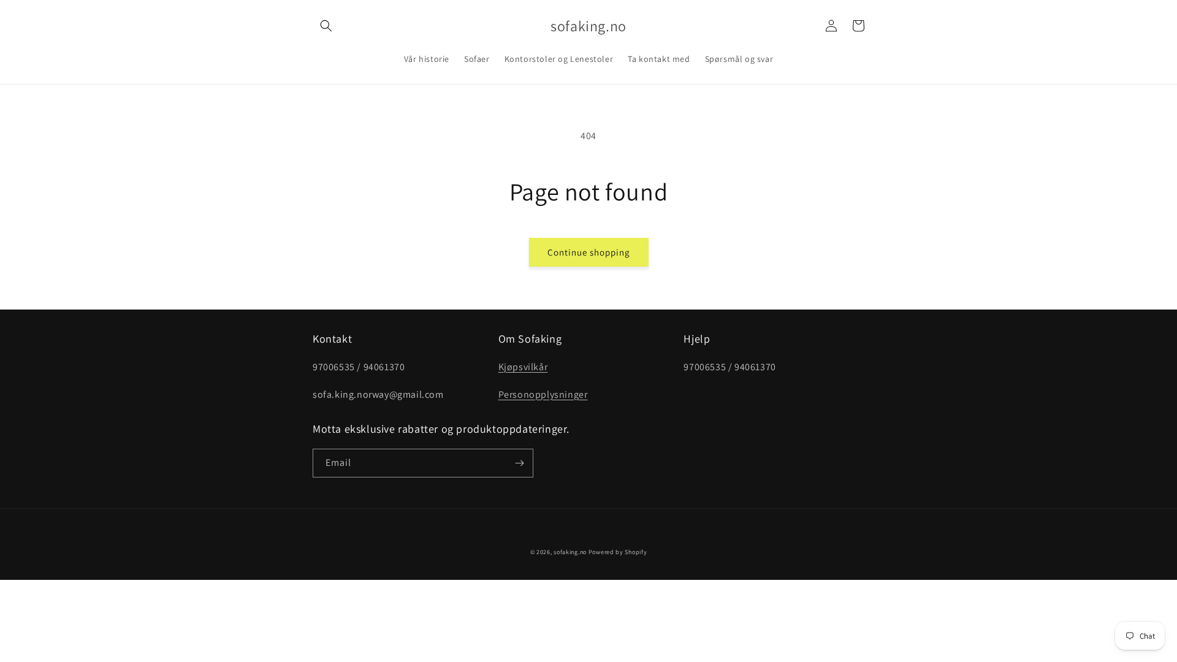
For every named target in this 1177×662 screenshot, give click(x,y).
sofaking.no (570, 552)
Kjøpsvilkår (523, 366)
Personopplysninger (543, 394)
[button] (326, 25)
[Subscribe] (519, 463)
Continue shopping (588, 252)
